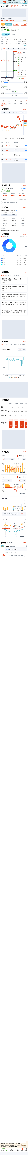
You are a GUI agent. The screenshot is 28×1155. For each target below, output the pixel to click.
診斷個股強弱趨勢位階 (8, 20)
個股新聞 (3, 275)
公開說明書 (4, 214)
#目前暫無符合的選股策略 (9, 202)
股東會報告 (13, 214)
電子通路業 (8, 24)
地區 (2, 236)
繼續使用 (24, 1145)
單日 (20, 349)
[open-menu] (1, 6)
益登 (11, 18)
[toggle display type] (25, 455)
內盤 (17, 78)
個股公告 (9, 275)
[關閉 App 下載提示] (1, 2)
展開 (25, 45)
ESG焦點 (24, 20)
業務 (6, 236)
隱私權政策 (14, 1147)
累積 (24, 349)
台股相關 (16, 275)
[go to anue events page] (20, 6)
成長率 (20, 455)
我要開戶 (15, 24)
